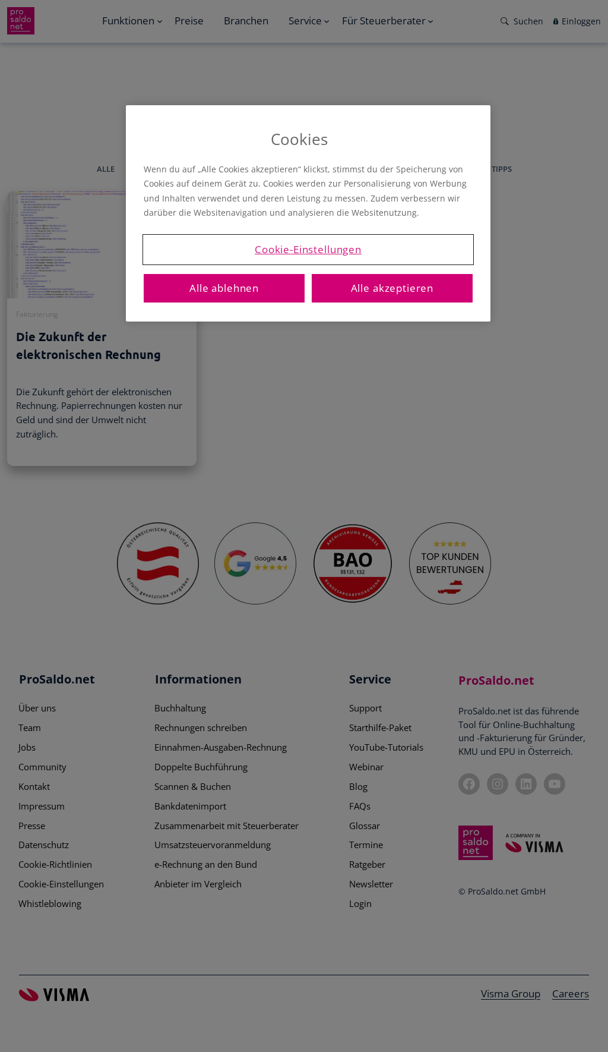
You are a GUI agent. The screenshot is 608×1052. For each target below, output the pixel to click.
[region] (308, 213)
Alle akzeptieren (392, 288)
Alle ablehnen (224, 288)
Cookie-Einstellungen (308, 249)
